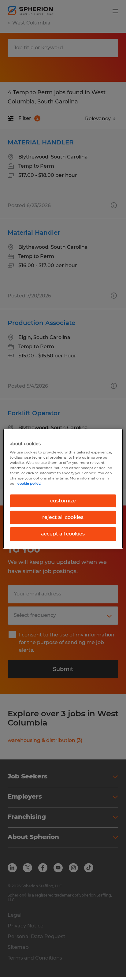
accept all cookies (63, 534)
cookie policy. (29, 483)
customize (63, 500)
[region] (63, 488)
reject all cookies (62, 517)
